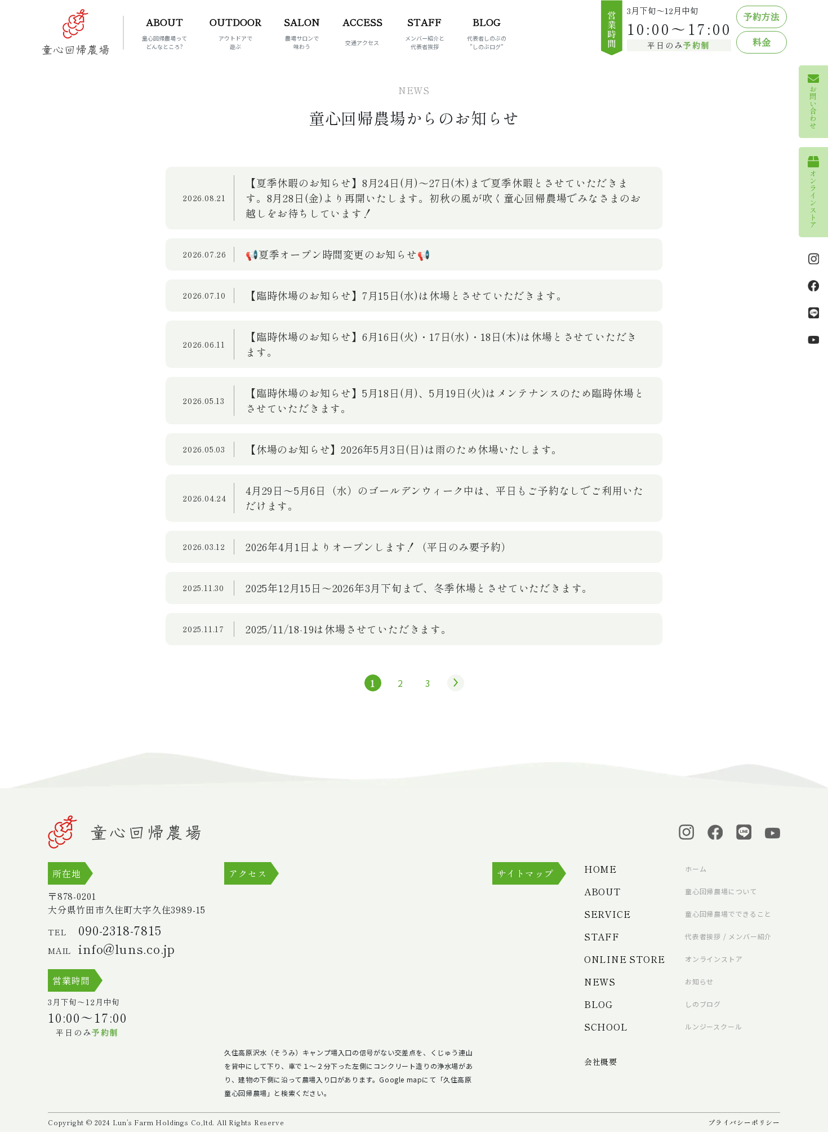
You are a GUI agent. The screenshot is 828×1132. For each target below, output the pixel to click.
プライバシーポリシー (744, 1122)
